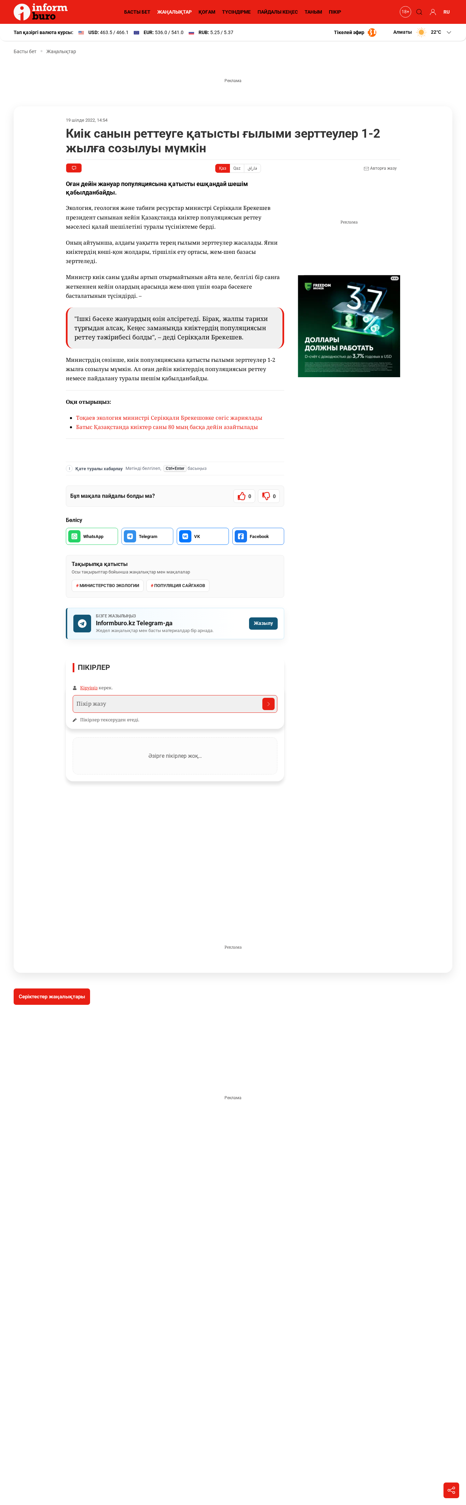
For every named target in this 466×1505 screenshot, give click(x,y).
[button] (422, 32)
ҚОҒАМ (207, 12)
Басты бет (25, 51)
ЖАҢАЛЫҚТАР (174, 12)
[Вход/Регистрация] (432, 11)
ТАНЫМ (313, 12)
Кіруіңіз (89, 688)
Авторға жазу (383, 168)
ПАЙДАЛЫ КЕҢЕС (278, 12)
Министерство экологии (109, 585)
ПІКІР (335, 12)
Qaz (237, 168)
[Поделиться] (451, 1490)
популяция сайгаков (179, 585)
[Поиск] (418, 11)
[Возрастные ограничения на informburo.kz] (404, 11)
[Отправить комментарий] (268, 704)
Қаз (222, 168)
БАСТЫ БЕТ (137, 12)
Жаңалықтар (61, 51)
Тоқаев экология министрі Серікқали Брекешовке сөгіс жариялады (169, 417)
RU (446, 12)
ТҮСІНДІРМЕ (236, 12)
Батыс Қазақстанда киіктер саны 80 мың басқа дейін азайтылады (167, 427)
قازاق (252, 168)
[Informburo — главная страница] (42, 11)
